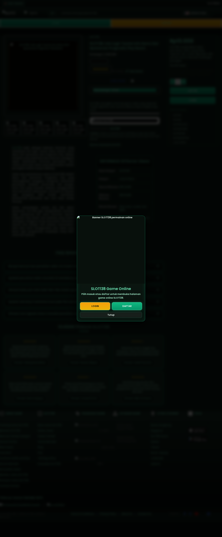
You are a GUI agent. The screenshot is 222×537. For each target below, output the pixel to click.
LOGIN (95, 306)
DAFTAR (127, 306)
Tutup (111, 314)
